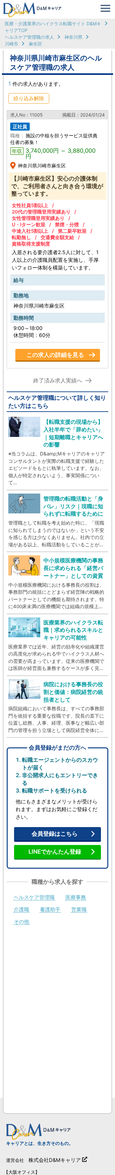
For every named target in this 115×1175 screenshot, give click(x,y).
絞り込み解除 (28, 98)
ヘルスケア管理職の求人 (29, 37)
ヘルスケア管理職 (34, 897)
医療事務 (75, 897)
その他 (21, 922)
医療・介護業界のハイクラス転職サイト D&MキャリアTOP (53, 27)
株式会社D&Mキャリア (54, 1160)
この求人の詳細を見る (55, 354)
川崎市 (11, 43)
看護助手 (50, 910)
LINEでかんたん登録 (54, 851)
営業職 (79, 910)
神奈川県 (73, 37)
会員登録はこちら (55, 833)
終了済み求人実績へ (57, 380)
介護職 (21, 910)
